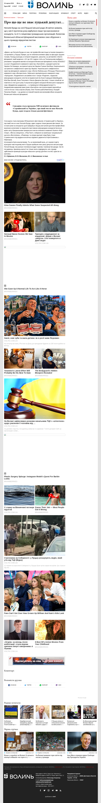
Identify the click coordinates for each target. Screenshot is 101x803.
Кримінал (65, 13)
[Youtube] (95, 5)
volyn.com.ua (58, 767)
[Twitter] (83, 5)
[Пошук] (96, 13)
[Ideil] (50, 796)
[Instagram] (87, 5)
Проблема (43, 13)
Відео (86, 13)
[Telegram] (91, 5)
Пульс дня (16, 13)
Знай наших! (54, 13)
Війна (25, 13)
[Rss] (60, 790)
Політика (32, 13)
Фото (80, 13)
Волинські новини (9, 17)
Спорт (73, 13)
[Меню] (5, 13)
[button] (19, 3)
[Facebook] (80, 5)
